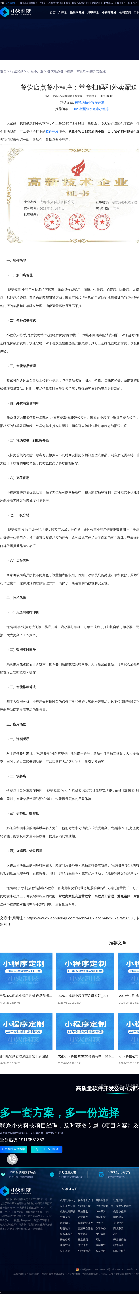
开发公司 (65, 1239)
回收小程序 (119, 1250)
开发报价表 (119, 1239)
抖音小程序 (66, 1234)
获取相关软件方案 (13, 1149)
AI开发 (62, 12)
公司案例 (125, 12)
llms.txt (94, 1274)
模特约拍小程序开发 (89, 102)
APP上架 (65, 1250)
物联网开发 (77, 12)
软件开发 (52, 131)
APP (115, 1234)
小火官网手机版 (72, 1274)
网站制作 (65, 1222)
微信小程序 (119, 1211)
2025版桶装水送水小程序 (90, 109)
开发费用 (83, 1239)
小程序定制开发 (104, 1205)
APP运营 (101, 1234)
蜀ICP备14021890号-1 (123, 1269)
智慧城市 (65, 1228)
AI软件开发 (102, 1200)
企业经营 (118, 1222)
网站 (98, 1239)
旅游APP (101, 1245)
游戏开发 (83, 1245)
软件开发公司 (85, 1200)
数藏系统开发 (85, 1222)
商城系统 (118, 1228)
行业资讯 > (18, 71)
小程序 (99, 1222)
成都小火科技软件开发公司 (67, 96)
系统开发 (83, 1211)
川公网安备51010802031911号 (94, 1269)
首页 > (4, 71)
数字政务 (101, 1228)
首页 (53, 12)
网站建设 (118, 1217)
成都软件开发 (67, 1211)
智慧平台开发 (85, 1228)
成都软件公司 (67, 1200)
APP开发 (93, 12)
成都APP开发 (123, 1205)
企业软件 (83, 1217)
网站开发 (101, 1217)
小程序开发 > (36, 71)
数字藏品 (83, 1234)
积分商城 (118, 1245)
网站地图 (86, 1274)
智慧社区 (101, 1250)
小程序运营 (84, 1250)
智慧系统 (65, 1217)
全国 (7, 3)
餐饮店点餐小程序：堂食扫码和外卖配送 (76, 71)
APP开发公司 (67, 1205)
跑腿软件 (65, 1245)
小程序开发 (109, 12)
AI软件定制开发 (116, 1274)
